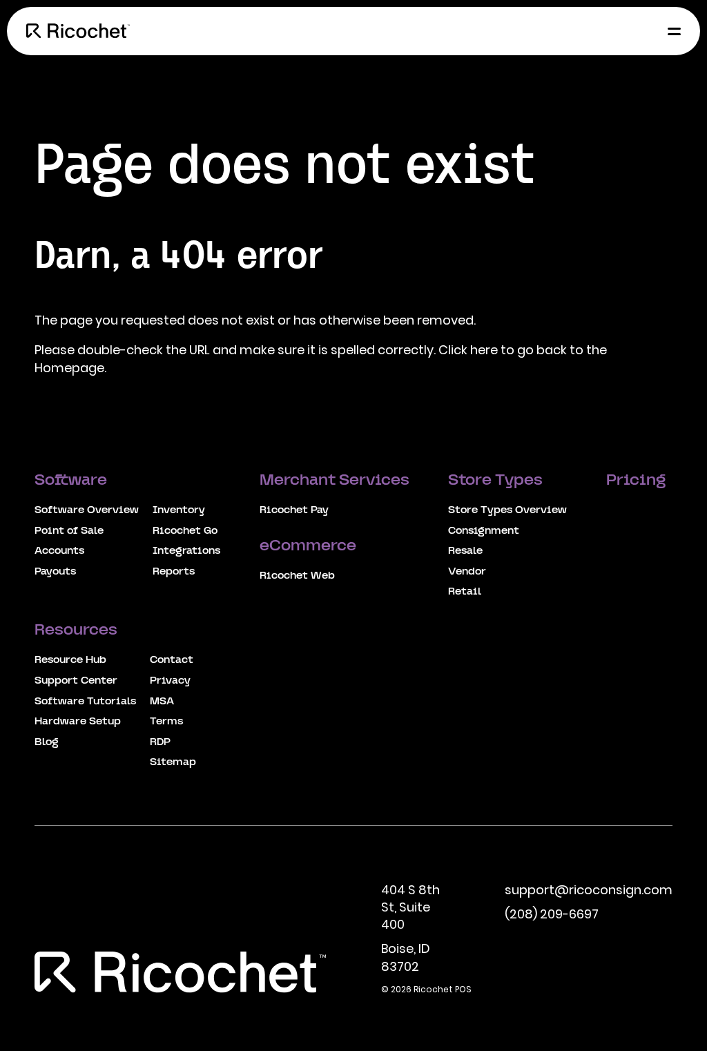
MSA (162, 701)
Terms (166, 721)
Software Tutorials (85, 701)
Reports (174, 572)
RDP (160, 742)
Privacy (170, 681)
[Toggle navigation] (670, 31)
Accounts (59, 551)
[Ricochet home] (78, 31)
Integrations (186, 551)
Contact (171, 660)
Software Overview (87, 510)
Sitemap (173, 762)
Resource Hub (70, 660)
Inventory (179, 510)
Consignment (483, 531)
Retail (464, 592)
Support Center (76, 681)
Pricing (637, 481)
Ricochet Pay (294, 510)
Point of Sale (69, 531)
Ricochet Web (297, 576)
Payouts (55, 572)
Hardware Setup (78, 721)
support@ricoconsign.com (588, 889)
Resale (465, 551)
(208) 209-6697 (552, 914)
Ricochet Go (185, 531)
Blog (47, 742)
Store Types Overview (507, 510)
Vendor (467, 572)
